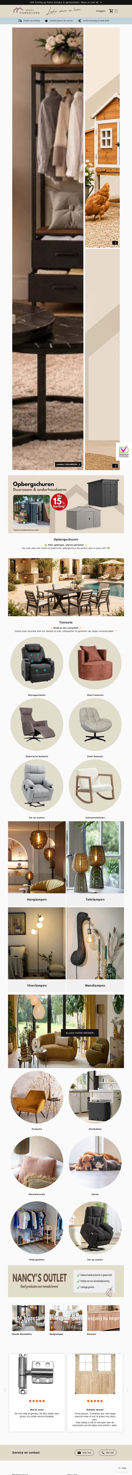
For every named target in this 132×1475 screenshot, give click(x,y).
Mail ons (87, 1452)
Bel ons (110, 1452)
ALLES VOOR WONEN (80, 1033)
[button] (116, 10)
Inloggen (100, 11)
